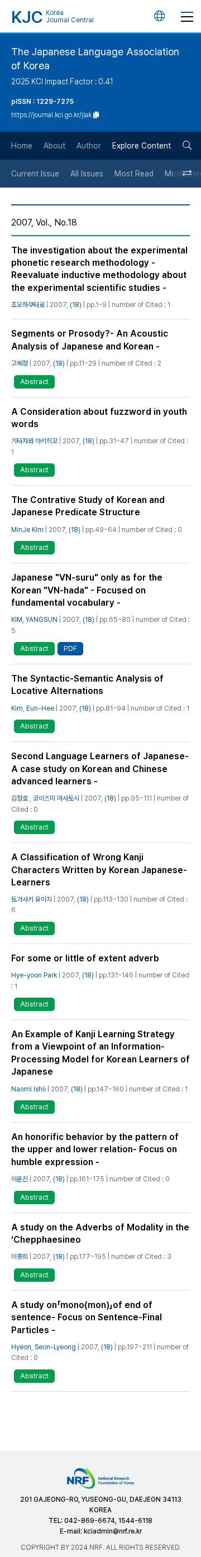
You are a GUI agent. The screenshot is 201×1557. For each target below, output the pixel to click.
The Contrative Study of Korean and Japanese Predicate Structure (88, 506)
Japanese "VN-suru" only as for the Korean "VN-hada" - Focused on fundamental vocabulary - (86, 590)
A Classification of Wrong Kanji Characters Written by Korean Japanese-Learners (99, 870)
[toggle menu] (187, 16)
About (54, 145)
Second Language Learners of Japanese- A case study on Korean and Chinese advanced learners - (100, 769)
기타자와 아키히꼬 (34, 441)
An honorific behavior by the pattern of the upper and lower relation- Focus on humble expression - (95, 1149)
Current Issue (35, 173)
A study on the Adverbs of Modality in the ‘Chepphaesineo (100, 1233)
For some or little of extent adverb (85, 958)
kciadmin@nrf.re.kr (113, 1531)
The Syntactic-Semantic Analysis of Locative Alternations (87, 684)
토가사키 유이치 (31, 899)
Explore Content (141, 145)
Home (21, 145)
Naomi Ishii (28, 1089)
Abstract (34, 381)
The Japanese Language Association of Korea (95, 58)
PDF (70, 648)
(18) (76, 305)
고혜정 (19, 363)
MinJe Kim (27, 530)
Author (88, 145)
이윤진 (19, 1179)
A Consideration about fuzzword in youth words (99, 417)
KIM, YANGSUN (34, 620)
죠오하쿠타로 (28, 305)
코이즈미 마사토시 (56, 798)
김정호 (19, 798)
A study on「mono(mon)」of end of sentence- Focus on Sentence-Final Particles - (86, 1317)
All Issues (86, 173)
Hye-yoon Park (34, 975)
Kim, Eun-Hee (32, 708)
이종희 (19, 1257)
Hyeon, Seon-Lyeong (43, 1347)
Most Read (134, 173)
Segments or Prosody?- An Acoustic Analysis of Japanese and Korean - (89, 339)
